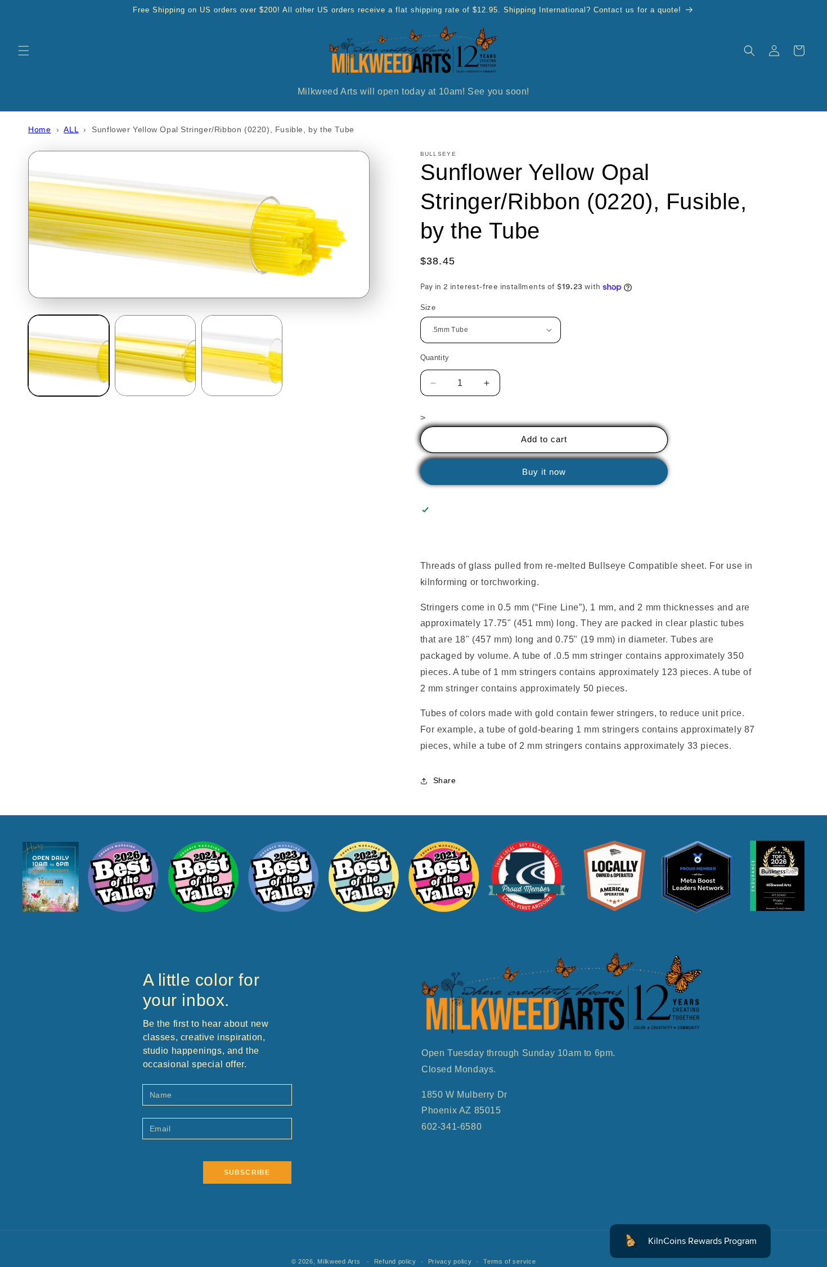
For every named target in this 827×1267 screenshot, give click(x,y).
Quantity (435, 357)
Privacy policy (450, 1261)
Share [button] (444, 780)
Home (39, 129)
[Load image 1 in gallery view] (68, 355)
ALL (71, 129)
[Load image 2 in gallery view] (155, 355)
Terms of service (509, 1261)
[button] (23, 50)
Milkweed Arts (338, 1261)
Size (428, 307)
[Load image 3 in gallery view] (241, 355)
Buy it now (544, 472)
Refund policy (395, 1261)
